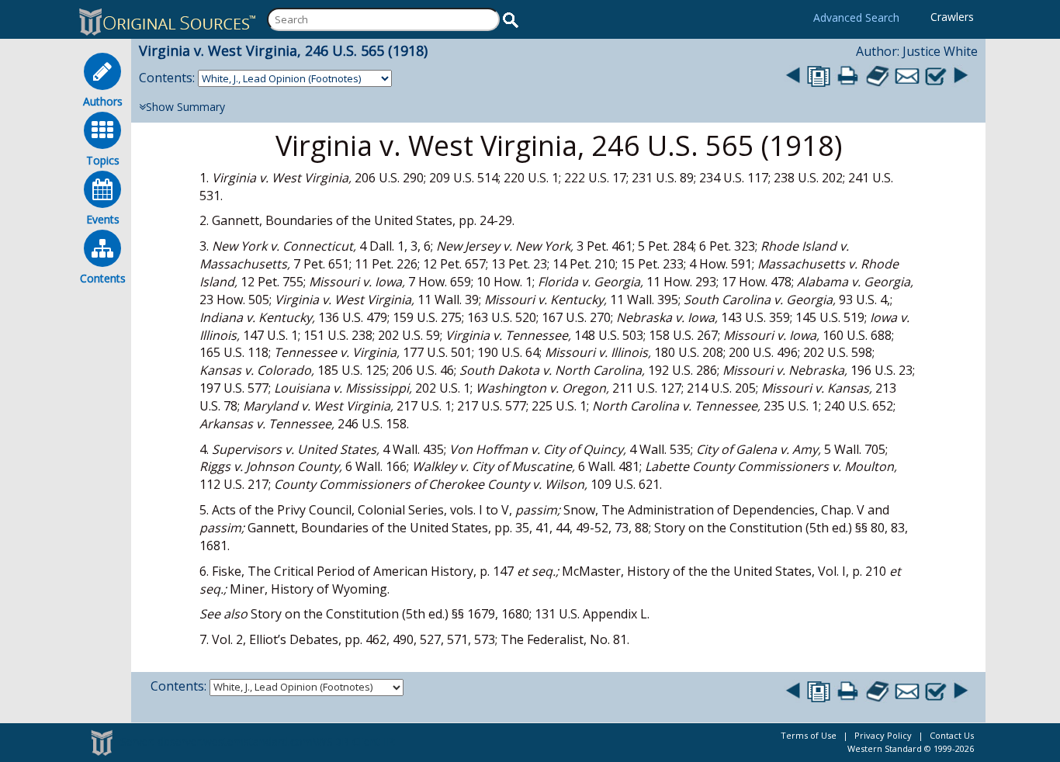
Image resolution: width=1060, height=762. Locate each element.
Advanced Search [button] (856, 17)
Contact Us (952, 735)
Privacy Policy (883, 735)
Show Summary (185, 106)
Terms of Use (809, 735)
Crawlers (952, 16)
